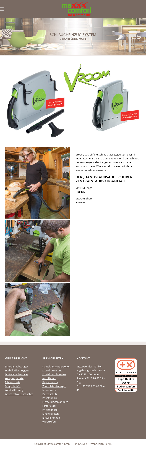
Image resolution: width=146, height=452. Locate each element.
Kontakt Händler (52, 370)
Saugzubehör (12, 386)
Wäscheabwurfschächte (19, 394)
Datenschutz (49, 394)
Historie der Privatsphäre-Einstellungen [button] (50, 409)
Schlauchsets (12, 382)
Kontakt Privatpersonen (56, 366)
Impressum (49, 390)
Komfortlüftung (14, 390)
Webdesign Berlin (101, 444)
